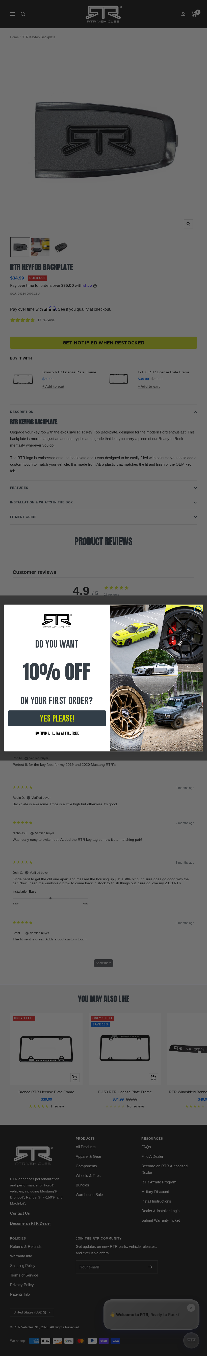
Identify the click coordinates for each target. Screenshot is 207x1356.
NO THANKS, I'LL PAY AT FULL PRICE (57, 733)
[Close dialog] (197, 609)
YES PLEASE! (57, 718)
